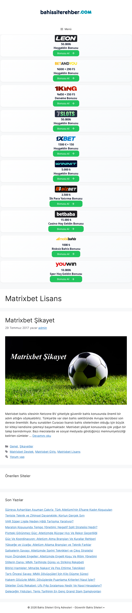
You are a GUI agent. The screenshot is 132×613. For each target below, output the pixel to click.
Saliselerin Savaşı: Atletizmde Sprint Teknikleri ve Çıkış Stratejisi (49, 550)
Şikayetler (26, 446)
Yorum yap (17, 457)
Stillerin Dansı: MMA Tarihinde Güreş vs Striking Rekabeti (44, 562)
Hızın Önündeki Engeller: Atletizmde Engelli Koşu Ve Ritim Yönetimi (51, 556)
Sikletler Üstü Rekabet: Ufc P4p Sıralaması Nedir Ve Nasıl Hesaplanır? (53, 585)
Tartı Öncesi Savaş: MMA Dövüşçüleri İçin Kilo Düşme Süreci (46, 574)
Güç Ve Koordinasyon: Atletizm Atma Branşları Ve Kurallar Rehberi (50, 539)
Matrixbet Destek (22, 451)
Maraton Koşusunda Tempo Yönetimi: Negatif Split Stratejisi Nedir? (51, 527)
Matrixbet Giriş (45, 451)
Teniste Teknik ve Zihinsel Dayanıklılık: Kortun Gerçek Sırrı (45, 515)
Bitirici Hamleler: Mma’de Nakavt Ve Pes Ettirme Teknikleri (45, 568)
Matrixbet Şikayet (30, 320)
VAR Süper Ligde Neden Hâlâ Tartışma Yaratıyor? (39, 521)
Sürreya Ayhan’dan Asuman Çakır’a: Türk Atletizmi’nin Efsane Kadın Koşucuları (58, 509)
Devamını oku (41, 435)
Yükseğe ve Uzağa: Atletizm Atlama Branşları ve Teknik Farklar (48, 544)
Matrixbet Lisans (68, 451)
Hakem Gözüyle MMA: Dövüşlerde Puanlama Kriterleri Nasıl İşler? (50, 579)
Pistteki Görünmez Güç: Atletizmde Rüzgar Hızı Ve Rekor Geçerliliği (51, 533)
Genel (14, 446)
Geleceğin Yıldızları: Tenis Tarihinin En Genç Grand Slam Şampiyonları (53, 591)
